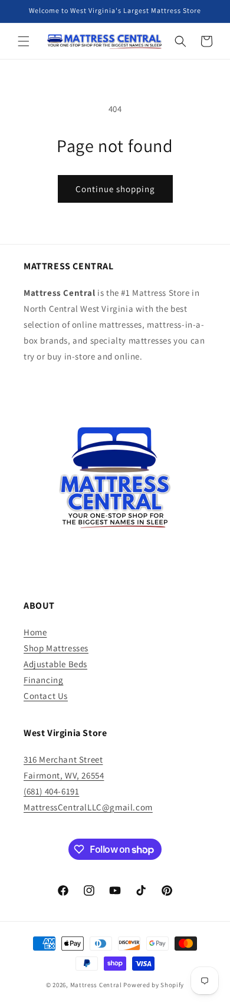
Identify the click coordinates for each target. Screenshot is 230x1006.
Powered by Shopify (153, 985)
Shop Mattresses (56, 648)
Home (35, 632)
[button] (24, 41)
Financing (43, 679)
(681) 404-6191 (51, 791)
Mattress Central (96, 985)
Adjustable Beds (55, 663)
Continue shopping (115, 188)
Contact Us (46, 695)
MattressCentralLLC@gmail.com (88, 807)
